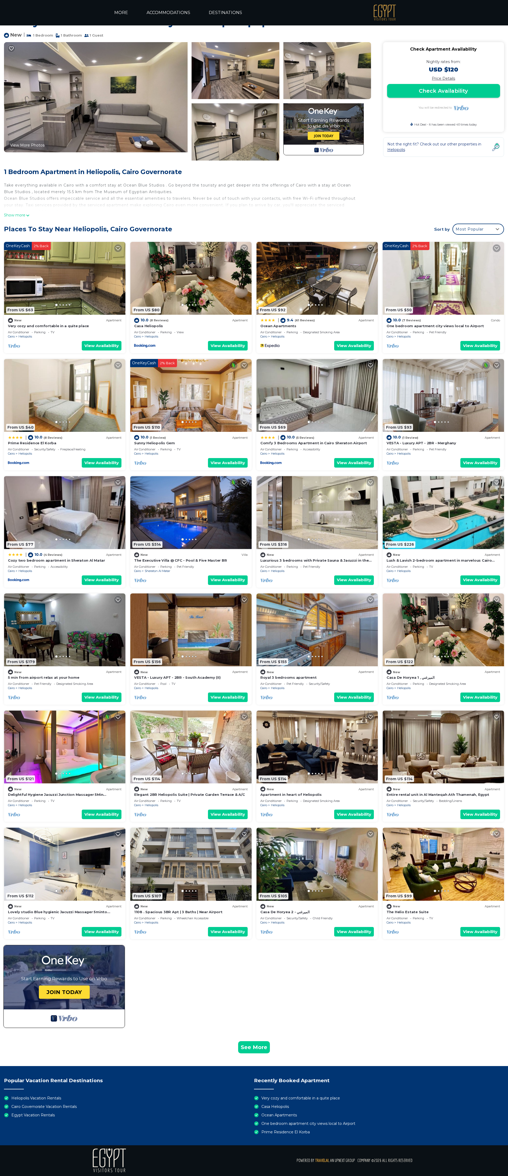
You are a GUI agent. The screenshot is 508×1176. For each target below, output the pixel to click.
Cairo (11, 336)
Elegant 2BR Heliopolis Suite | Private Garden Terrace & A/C (189, 794)
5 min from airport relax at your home (43, 677)
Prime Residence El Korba (32, 443)
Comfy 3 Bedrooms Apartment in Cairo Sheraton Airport (313, 443)
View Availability (101, 345)
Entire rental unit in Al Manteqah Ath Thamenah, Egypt (438, 794)
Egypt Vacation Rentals (33, 1115)
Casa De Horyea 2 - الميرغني (285, 912)
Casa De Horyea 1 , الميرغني (411, 677)
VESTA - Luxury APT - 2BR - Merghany (421, 443)
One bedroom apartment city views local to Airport (435, 326)
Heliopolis (25, 336)
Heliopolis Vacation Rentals (36, 1098)
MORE (121, 12)
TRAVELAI (322, 1160)
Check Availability (443, 91)
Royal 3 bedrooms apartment (288, 677)
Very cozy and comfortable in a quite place (48, 326)
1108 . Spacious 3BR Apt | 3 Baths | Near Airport (178, 912)
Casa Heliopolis (148, 326)
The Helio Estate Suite (407, 912)
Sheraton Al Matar (157, 571)
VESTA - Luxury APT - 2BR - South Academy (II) (177, 677)
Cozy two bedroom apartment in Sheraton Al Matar (56, 560)
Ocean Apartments (278, 326)
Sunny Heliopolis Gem (154, 443)
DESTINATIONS (225, 12)
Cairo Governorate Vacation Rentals (44, 1106)
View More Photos (27, 145)
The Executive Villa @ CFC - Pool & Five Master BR (180, 560)
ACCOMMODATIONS (168, 12)
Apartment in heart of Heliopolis (291, 794)
